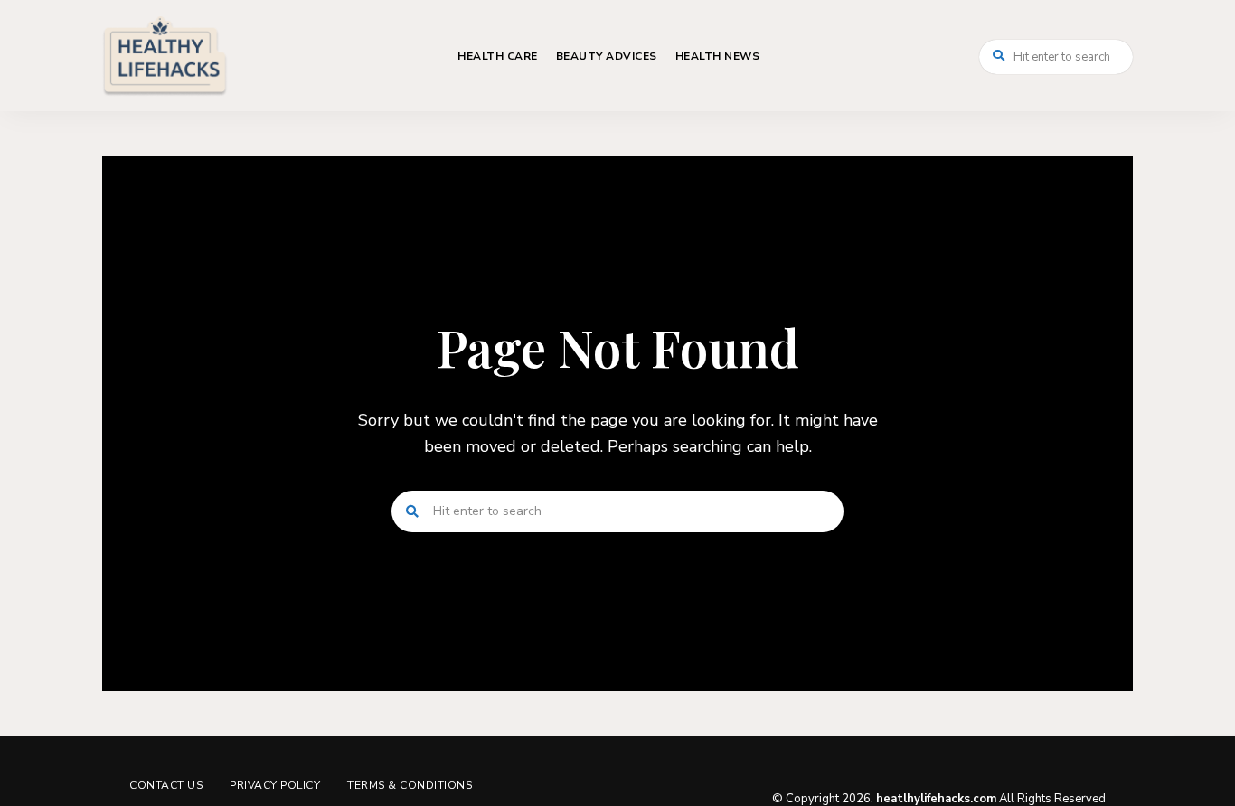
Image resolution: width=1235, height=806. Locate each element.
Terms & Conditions (409, 785)
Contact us (166, 785)
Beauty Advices (606, 56)
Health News (717, 56)
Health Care (497, 56)
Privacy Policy (275, 785)
